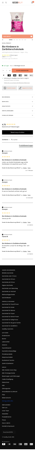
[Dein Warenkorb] (32, 2)
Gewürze (4, 345)
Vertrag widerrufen (7, 401)
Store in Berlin (6, 423)
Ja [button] (21, 168)
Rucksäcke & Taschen (8, 360)
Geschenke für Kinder (8, 307)
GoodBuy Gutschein (7, 329)
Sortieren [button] (5, 140)
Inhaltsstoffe (6, 106)
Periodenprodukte (7, 354)
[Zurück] (2, 39)
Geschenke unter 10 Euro (9, 276)
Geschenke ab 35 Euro (8, 282)
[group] (17, 124)
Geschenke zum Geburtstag (10, 288)
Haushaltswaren (6, 348)
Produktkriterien (6, 417)
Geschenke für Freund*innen (10, 304)
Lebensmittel (5, 342)
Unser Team (5, 410)
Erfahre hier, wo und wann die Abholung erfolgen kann (17, 82)
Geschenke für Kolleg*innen (10, 319)
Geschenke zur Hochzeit (9, 291)
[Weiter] (32, 39)
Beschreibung (6, 97)
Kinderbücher (6, 335)
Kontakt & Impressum (8, 426)
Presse (4, 420)
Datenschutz (5, 382)
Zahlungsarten (6, 388)
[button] (17, 55)
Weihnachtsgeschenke (8, 294)
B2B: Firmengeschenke (8, 373)
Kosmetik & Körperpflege (9, 351)
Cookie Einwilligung (7, 379)
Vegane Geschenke (7, 285)
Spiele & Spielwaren (7, 363)
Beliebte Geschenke (7, 273)
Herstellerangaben (7, 110)
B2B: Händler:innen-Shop (9, 370)
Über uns (4, 407)
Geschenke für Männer (8, 310)
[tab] (26, 145)
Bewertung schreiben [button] (17, 132)
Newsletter (5, 414)
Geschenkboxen (6, 297)
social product (6, 43)
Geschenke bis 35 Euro (8, 279)
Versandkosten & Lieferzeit (9, 391)
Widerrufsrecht (6, 398)
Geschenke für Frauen (8, 313)
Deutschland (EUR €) (8, 432)
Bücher (4, 338)
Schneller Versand (7, 115)
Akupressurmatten (7, 357)
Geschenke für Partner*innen (10, 316)
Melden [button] (25, 168)
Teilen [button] (29, 168)
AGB (3, 385)
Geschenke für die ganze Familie (11, 323)
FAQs (3, 394)
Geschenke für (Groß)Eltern (10, 326)
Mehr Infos (5, 101)
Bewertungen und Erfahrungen (11, 376)
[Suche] (6, 2)
